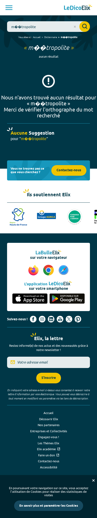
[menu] (9, 7)
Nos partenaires (49, 425)
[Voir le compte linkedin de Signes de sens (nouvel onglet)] (51, 319)
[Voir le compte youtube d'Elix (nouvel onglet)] (60, 319)
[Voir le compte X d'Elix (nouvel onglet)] (69, 319)
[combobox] (48, 26)
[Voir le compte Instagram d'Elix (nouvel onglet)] (42, 319)
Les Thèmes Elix (48, 443)
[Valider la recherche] (84, 26)
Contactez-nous (69, 170)
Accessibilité (48, 467)
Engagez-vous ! (48, 437)
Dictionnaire (50, 37)
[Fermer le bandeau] (93, 480)
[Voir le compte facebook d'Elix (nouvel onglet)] (33, 319)
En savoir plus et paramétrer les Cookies (48, 506)
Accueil (36, 37)
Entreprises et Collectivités (48, 431)
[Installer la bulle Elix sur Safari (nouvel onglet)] (63, 270)
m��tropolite (69, 37)
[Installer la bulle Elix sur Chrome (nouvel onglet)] (49, 270)
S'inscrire (48, 378)
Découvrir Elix (48, 419)
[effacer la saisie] (74, 26)
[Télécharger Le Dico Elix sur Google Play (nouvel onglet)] (67, 298)
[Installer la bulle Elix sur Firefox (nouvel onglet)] (34, 270)
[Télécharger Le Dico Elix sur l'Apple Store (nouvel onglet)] (30, 298)
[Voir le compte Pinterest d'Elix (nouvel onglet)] (78, 319)
